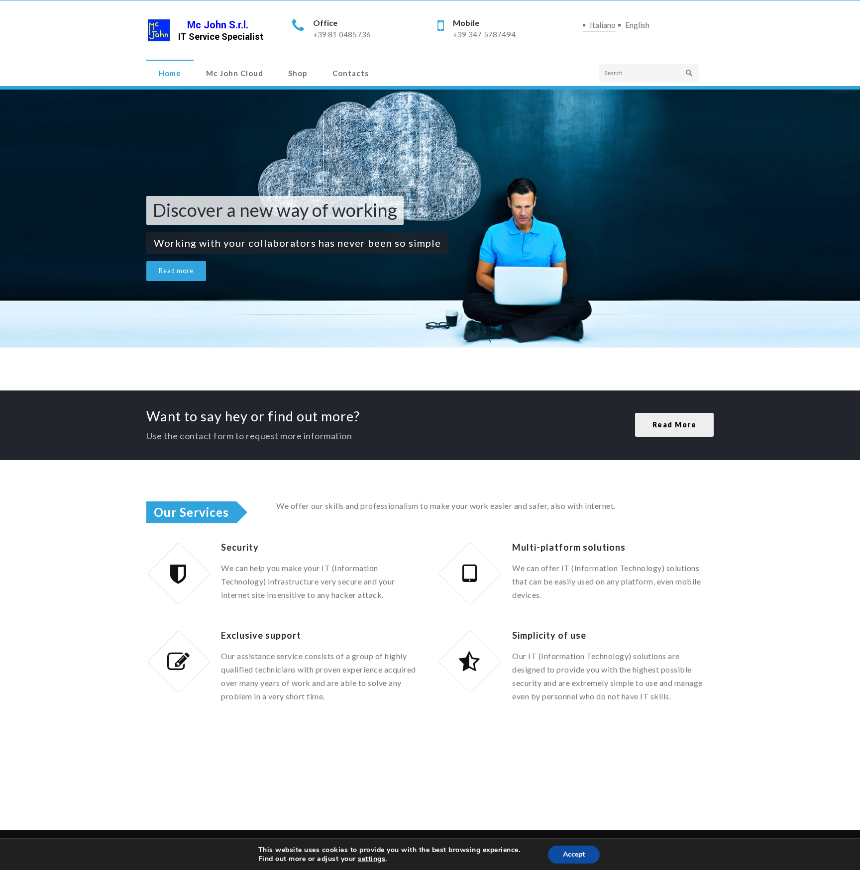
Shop (298, 73)
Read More (674, 424)
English (637, 24)
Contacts (350, 73)
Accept (574, 854)
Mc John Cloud (234, 73)
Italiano (603, 24)
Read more (176, 271)
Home (170, 73)
